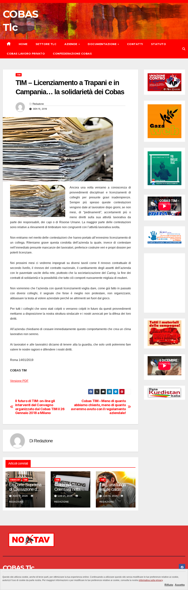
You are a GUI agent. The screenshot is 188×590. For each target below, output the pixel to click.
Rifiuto (168, 584)
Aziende (71, 44)
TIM (19, 75)
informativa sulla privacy (151, 580)
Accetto (180, 584)
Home (23, 44)
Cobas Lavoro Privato (26, 53)
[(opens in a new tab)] (171, 260)
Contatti (135, 44)
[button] (183, 49)
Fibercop (15, 480)
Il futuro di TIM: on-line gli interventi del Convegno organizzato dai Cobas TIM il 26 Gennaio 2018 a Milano (40, 407)
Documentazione (102, 44)
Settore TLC (46, 44)
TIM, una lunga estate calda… (113, 487)
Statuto (158, 44)
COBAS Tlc (18, 568)
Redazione (38, 103)
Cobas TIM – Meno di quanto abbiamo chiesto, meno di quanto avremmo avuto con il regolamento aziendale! (98, 407)
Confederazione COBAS (72, 53)
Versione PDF (19, 380)
